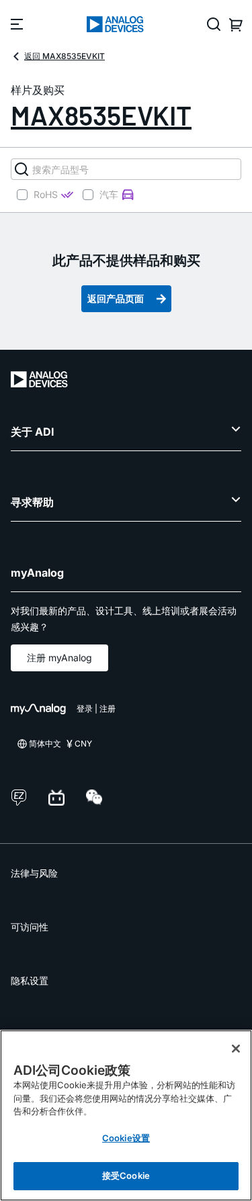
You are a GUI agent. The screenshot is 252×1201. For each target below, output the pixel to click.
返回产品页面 (115, 298)
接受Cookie (126, 1175)
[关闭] (236, 1048)
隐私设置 (29, 980)
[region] (126, 1115)
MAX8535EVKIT (101, 115)
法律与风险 (34, 873)
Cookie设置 (126, 1138)
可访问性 (29, 926)
